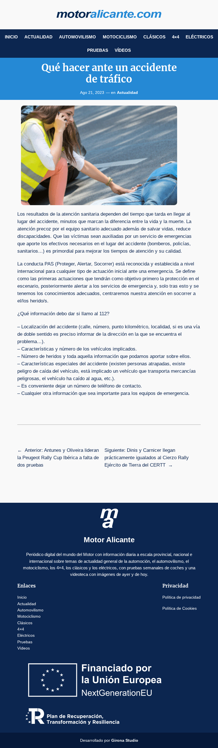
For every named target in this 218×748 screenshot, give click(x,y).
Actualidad (127, 92)
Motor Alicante (109, 540)
